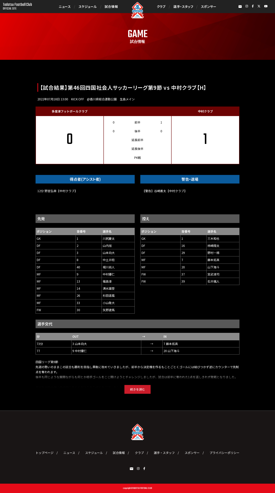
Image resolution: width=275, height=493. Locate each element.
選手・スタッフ (183, 6)
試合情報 (111, 6)
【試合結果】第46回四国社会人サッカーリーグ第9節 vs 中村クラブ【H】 (123, 87)
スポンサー (208, 6)
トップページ (45, 452)
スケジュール (88, 6)
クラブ (161, 6)
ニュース (65, 6)
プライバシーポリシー (224, 452)
